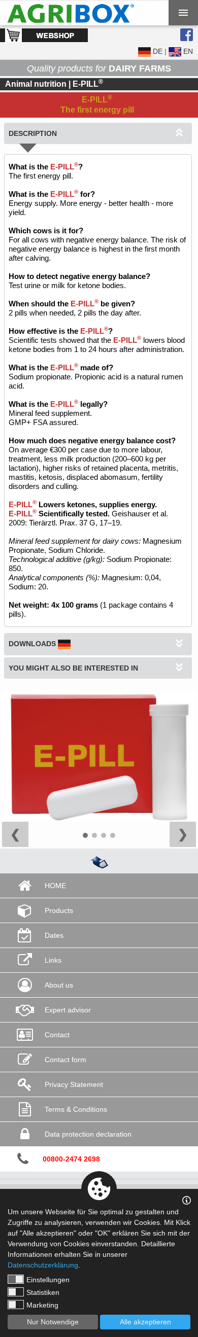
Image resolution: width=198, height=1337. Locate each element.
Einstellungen (48, 1280)
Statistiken (42, 1292)
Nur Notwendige (53, 1322)
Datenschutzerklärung (43, 1265)
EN (187, 51)
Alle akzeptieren (145, 1322)
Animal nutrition (36, 84)
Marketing (42, 1305)
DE (156, 51)
